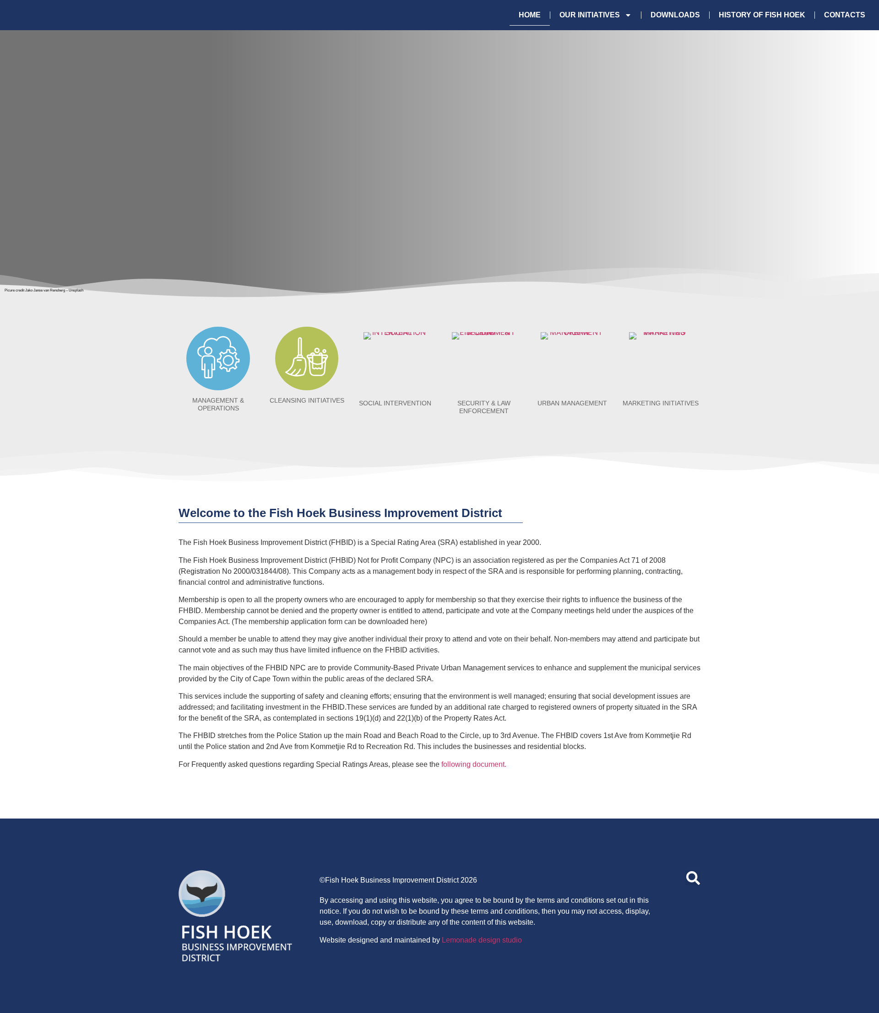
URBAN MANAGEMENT (572, 403)
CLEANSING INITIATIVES (307, 400)
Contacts (844, 15)
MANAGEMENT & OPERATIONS (218, 404)
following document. (473, 764)
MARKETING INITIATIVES (661, 403)
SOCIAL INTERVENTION (395, 403)
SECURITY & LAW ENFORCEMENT (483, 407)
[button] (692, 877)
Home (530, 15)
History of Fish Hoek (762, 15)
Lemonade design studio (482, 940)
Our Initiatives (589, 15)
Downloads (675, 15)
